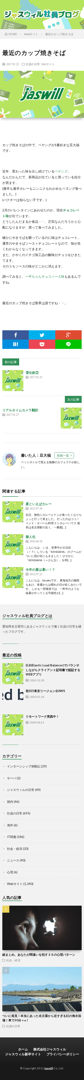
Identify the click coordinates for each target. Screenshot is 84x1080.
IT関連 (11, 837)
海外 (10, 825)
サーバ (11, 778)
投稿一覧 (63, 455)
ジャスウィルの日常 (20, 790)
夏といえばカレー (39, 504)
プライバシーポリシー (62, 1054)
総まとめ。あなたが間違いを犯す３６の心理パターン (38, 954)
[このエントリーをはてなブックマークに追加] (15, 344)
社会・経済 (14, 848)
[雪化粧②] (12, 380)
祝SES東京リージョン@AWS (45, 691)
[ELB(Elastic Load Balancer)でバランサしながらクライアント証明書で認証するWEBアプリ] (12, 673)
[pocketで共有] (42, 344)
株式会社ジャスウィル (49, 1049)
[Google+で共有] (68, 335)
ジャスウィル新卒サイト (23, 1054)
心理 (10, 872)
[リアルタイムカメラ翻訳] (71, 418)
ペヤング (61, 171)
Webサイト (48, 64)
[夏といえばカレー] (12, 511)
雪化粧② (32, 373)
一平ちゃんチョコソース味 (44, 276)
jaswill (48, 1068)
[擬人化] (12, 544)
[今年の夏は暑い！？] (12, 577)
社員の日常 (33, 64)
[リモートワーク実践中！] (12, 724)
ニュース (13, 860)
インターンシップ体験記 (23, 766)
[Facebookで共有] (15, 335)
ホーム (23, 1049)
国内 (10, 801)
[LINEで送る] (68, 344)
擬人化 (30, 537)
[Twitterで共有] (42, 335)
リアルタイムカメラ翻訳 (20, 410)
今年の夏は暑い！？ (40, 569)
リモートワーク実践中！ (42, 716)
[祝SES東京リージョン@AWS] (12, 699)
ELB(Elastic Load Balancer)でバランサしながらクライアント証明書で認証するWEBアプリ (53, 669)
